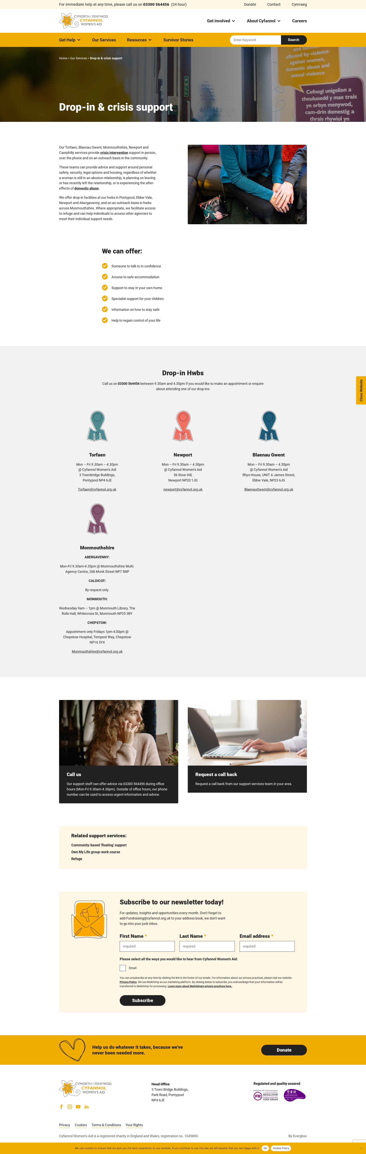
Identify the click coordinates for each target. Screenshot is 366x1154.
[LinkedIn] (86, 1106)
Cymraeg (299, 4)
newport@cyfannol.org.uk (182, 489)
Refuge (76, 859)
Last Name (193, 936)
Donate (250, 4)
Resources (137, 40)
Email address (256, 936)
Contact (274, 4)
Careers (299, 20)
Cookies (81, 1125)
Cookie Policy (281, 1148)
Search (293, 40)
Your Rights (134, 1125)
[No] (361, 1148)
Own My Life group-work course (95, 852)
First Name (133, 936)
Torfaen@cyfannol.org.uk (97, 489)
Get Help (67, 40)
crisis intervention (114, 153)
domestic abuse (86, 188)
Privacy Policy (128, 982)
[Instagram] (69, 1106)
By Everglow (297, 1136)
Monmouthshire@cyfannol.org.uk (97, 651)
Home (63, 58)
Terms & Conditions (106, 1125)
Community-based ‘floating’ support (99, 845)
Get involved (218, 20)
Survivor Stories (178, 40)
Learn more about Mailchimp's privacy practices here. (200, 986)
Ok (265, 1148)
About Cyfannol (261, 20)
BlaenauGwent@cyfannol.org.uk (268, 489)
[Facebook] (61, 1106)
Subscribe (142, 1000)
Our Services (104, 40)
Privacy (64, 1125)
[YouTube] (78, 1106)
